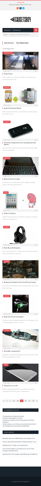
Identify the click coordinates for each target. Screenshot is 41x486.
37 (14, 401)
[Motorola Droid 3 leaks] (20, 166)
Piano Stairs (8, 74)
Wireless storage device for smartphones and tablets (20, 143)
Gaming (6, 227)
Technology (8, 53)
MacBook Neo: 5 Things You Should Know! (15, 445)
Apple (6, 192)
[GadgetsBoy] (20, 19)
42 (33, 401)
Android (7, 87)
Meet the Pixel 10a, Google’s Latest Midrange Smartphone (20, 454)
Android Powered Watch (12, 108)
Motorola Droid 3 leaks (12, 179)
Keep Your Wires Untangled (13, 317)
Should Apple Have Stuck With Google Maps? (16, 426)
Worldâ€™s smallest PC (12, 351)
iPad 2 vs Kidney (10, 213)
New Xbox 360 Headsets (12, 248)
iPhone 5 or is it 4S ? (11, 386)
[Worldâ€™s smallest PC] (20, 338)
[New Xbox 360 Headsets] (20, 235)
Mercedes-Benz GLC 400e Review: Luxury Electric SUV (19, 438)
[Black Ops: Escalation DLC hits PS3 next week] (20, 269)
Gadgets (7, 122)
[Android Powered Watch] (20, 95)
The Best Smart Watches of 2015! (12, 418)
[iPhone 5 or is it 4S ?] (20, 373)
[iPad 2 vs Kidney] (20, 201)
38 (18, 401)
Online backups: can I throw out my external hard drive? (19, 424)
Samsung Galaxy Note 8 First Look (20, 5)
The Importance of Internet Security (13, 416)
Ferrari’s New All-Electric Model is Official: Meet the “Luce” (20, 442)
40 (25, 401)
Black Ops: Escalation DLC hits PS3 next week (20, 282)
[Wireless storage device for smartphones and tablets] (20, 130)
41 (29, 401)
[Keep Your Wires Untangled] (20, 304)
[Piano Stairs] (20, 61)
